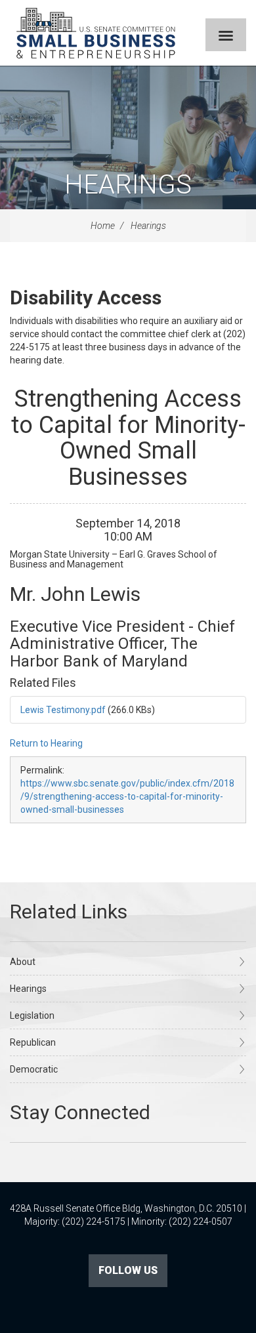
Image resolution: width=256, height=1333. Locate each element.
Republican (33, 1042)
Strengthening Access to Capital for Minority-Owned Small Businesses (128, 438)
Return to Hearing (46, 743)
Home (103, 225)
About (22, 961)
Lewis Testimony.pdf (63, 710)
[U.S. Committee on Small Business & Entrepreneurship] (96, 33)
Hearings (128, 184)
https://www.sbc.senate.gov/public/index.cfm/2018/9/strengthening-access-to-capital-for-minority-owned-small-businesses (127, 796)
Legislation (32, 1015)
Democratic (34, 1069)
